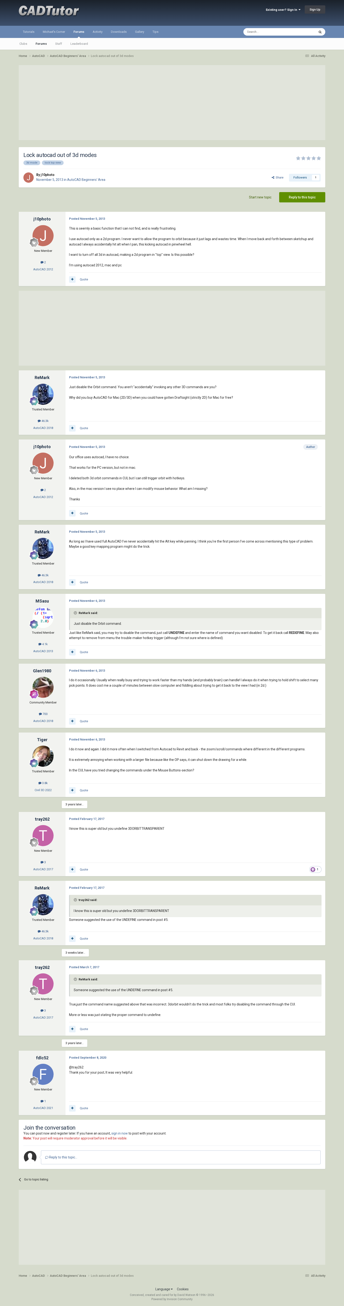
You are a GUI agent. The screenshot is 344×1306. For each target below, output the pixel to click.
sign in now (119, 1133)
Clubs (23, 43)
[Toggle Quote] (76, 613)
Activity (97, 31)
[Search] (320, 32)
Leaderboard (79, 43)
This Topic (302, 31)
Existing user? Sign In (282, 9)
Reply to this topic (302, 197)
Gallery (139, 31)
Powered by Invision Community (172, 1299)
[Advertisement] (172, 102)
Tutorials (28, 31)
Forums (78, 31)
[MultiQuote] (72, 279)
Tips (155, 31)
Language (163, 1289)
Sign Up (315, 9)
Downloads (119, 31)
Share (278, 177)
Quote (84, 279)
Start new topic (260, 197)
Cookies (183, 1289)
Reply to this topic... (62, 1157)
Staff (58, 43)
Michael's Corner (54, 31)
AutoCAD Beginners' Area (86, 180)
